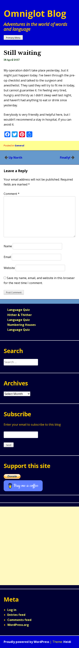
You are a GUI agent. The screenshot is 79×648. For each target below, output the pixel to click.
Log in (11, 610)
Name (8, 246)
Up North (15, 158)
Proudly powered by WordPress (26, 642)
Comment (11, 194)
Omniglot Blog (35, 13)
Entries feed (16, 615)
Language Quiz (18, 310)
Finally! (65, 158)
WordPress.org (18, 625)
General (19, 145)
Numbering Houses (21, 325)
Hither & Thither (19, 315)
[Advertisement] (39, 546)
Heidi (67, 642)
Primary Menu (13, 37)
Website (9, 268)
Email (7, 257)
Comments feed (19, 620)
